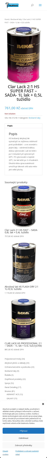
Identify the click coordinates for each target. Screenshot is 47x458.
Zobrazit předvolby (23, 445)
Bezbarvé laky (16, 19)
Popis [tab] (10, 125)
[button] (43, 404)
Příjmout (23, 430)
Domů (7, 19)
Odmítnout (23, 438)
